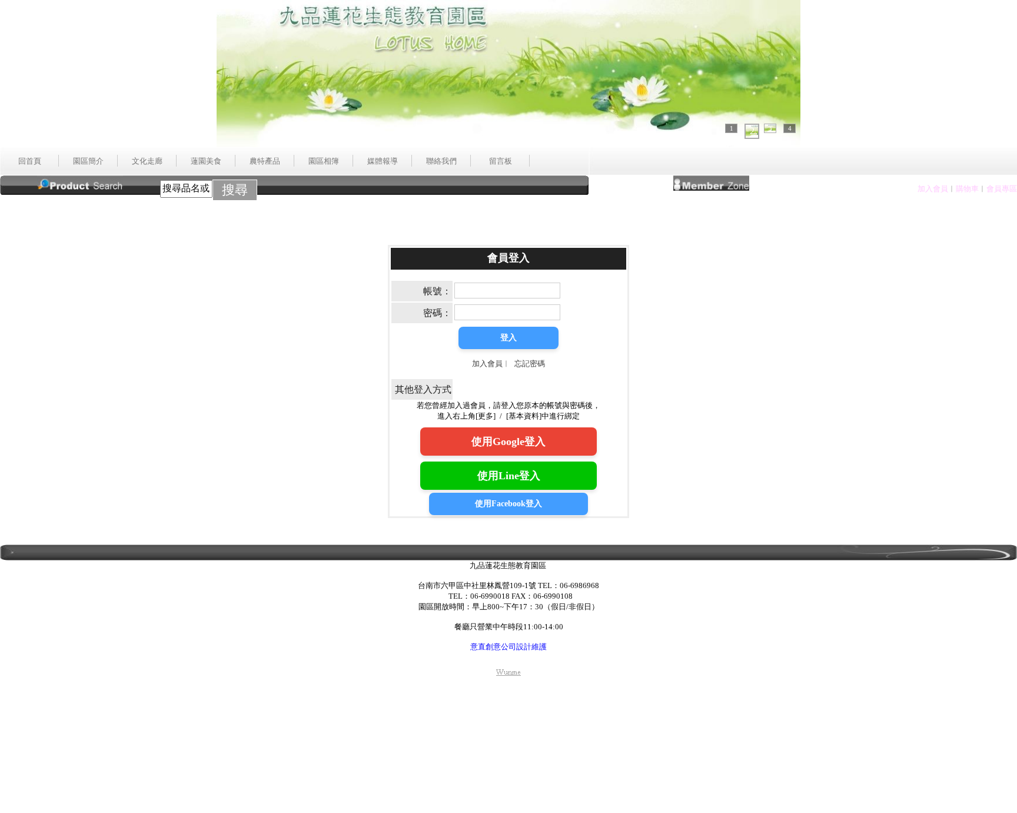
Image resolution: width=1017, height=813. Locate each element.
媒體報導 (382, 161)
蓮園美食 (206, 161)
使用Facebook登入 (508, 503)
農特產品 (265, 161)
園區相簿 (323, 161)
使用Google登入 (508, 441)
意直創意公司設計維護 (508, 646)
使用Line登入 (508, 476)
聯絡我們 (441, 161)
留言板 (500, 161)
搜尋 (235, 189)
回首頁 (29, 161)
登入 (508, 337)
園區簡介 (88, 161)
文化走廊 (147, 161)
